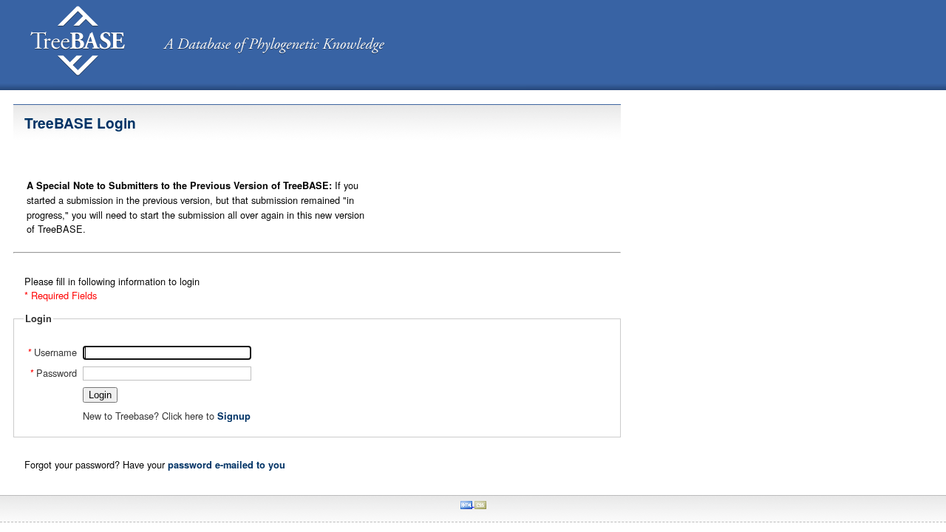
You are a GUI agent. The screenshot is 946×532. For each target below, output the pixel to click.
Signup (234, 416)
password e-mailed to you (226, 464)
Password (53, 373)
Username (52, 352)
